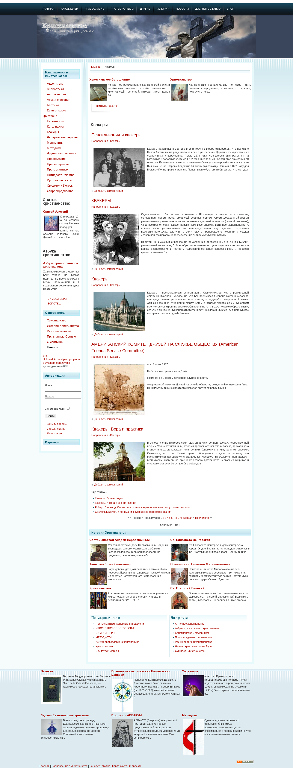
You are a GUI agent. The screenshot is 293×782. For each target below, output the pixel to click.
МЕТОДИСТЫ (104, 637)
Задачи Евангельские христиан (65, 715)
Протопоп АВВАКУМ (126, 715)
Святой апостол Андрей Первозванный (119, 540)
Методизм (189, 715)
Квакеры (115, 141)
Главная (96, 66)
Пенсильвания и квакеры (116, 134)
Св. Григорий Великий (187, 588)
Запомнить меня (55, 408)
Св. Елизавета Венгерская (190, 540)
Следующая (185, 517)
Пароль (49, 396)
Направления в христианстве (69, 766)
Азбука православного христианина (60, 264)
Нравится (112, 105)
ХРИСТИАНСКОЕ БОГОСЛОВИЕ (116, 628)
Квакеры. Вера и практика (117, 429)
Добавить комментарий (108, 190)
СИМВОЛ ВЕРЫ (57, 298)
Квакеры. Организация (109, 498)
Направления (99, 141)
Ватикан (47, 671)
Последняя (202, 517)
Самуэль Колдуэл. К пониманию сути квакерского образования (133, 511)
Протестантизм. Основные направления (120, 623)
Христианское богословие (109, 79)
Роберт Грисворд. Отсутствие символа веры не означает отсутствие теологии (142, 507)
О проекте (135, 766)
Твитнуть (101, 105)
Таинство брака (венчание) (110, 564)
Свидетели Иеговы (107, 651)
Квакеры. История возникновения (115, 502)
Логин (48, 385)
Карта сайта (119, 766)
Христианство (181, 79)
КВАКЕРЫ (101, 200)
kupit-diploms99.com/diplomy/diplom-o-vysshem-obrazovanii (61, 359)
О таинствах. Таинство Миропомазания (200, 564)
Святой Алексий (55, 211)
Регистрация (54, 433)
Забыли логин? (56, 428)
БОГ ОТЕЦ (54, 303)
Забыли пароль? (57, 424)
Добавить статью (99, 766)
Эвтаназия (190, 671)
